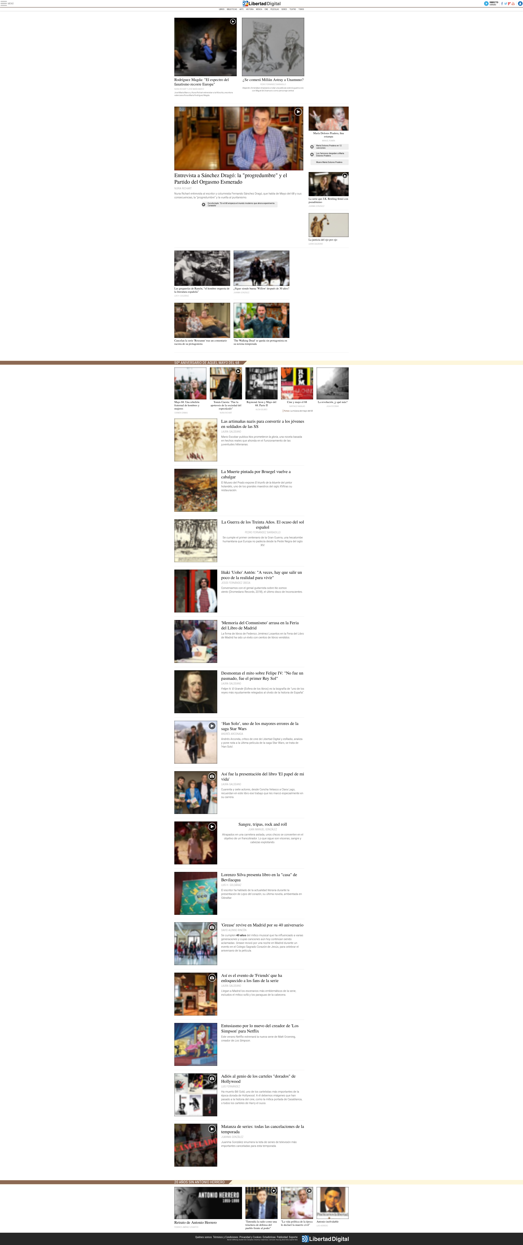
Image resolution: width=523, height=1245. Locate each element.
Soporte (293, 1237)
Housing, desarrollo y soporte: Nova (287, 1240)
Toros (301, 9)
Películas (274, 9)
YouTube (513, 3)
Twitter (506, 3)
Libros (221, 9)
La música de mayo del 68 (298, 411)
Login (520, 3)
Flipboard (509, 3)
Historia (250, 9)
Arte (241, 9)
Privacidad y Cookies (250, 1237)
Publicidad (282, 1237)
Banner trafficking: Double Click (237, 1240)
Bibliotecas (232, 9)
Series (284, 9)
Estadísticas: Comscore (268, 1240)
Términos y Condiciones (225, 1237)
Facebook (502, 3)
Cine (266, 9)
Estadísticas (269, 1237)
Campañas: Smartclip (253, 1240)
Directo (494, 3)
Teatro (292, 9)
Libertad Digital (261, 3)
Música (259, 9)
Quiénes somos (203, 1237)
